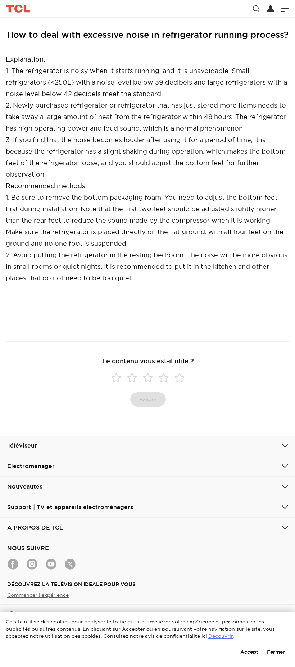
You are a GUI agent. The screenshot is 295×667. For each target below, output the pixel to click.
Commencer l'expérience (38, 595)
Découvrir (220, 636)
